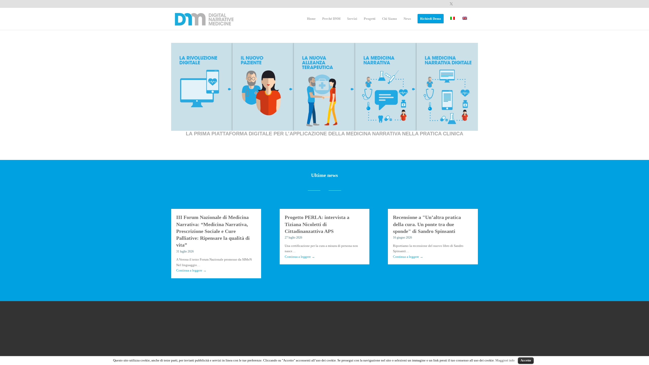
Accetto (525, 360)
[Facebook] (443, 4)
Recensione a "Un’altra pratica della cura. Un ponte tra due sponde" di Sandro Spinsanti (427, 224)
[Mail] (474, 4)
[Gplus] (466, 4)
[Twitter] (451, 4)
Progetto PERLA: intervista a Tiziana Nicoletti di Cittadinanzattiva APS (317, 224)
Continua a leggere (191, 270)
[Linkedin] (458, 4)
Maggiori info (505, 360)
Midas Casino (201, 142)
